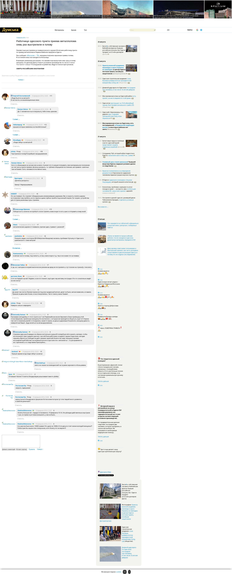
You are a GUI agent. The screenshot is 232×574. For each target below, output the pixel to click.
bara (10, 374)
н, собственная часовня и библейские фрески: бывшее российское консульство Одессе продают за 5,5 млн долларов (114, 50)
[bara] (4, 373)
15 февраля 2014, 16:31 (32, 178)
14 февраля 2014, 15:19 (34, 125)
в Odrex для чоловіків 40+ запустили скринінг (119, 190)
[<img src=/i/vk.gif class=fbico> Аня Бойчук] (17, 362)
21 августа (102, 137)
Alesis (15, 225)
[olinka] (5, 155)
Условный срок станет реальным (115, 162)
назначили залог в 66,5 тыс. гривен (120, 155)
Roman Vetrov (23, 109)
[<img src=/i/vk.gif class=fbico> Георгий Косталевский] (5, 100)
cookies (118, 572)
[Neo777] (7, 290)
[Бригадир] (8, 177)
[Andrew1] (5, 350)
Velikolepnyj (17, 125)
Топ (85, 30)
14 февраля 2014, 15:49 (34, 276)
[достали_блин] (5, 280)
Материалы (59, 30)
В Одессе (105, 180)
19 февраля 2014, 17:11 (44, 424)
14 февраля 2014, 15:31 (33, 140)
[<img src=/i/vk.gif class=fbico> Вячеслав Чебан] (5, 269)
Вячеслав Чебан (18, 265)
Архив (73, 30)
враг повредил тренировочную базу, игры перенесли (112, 116)
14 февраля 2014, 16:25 (27, 225)
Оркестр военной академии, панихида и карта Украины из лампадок (113, 67)
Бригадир (18, 178)
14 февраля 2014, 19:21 (55, 363)
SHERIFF (14, 194)
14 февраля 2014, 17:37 (38, 315)
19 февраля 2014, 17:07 (44, 410)
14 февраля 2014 (20, 37)
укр (168, 30)
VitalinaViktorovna (24, 410)
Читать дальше (103, 381)
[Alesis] (7, 229)
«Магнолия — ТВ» (33, 55)
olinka (13, 151)
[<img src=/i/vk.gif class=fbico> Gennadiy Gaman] (5, 318)
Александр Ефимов (22, 209)
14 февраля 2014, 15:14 (39, 209)
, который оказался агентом (122, 182)
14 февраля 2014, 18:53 (30, 352)
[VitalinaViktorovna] (8, 411)
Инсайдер (17, 140)
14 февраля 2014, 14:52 (30, 151)
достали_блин (16, 276)
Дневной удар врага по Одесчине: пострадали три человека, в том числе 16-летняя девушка (130, 552)
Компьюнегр (18, 254)
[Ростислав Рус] (7, 384)
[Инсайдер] (7, 144)
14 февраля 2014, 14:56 (40, 109)
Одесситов (106, 103)
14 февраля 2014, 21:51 (24, 374)
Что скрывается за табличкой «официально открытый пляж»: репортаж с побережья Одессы (123, 225)
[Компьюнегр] (7, 257)
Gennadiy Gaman (18, 315)
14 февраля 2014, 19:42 (27, 290)
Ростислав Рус (21, 386)
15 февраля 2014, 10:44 (41, 386)
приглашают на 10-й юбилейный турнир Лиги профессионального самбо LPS (118, 104)
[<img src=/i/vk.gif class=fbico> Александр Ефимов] (7, 213)
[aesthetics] (8, 236)
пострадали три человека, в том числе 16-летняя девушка (118, 89)
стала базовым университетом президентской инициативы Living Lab (116, 81)
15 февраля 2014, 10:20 (35, 254)
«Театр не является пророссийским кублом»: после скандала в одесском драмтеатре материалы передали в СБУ (121, 238)
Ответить (14, 104)
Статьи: (101, 219)
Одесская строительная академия (114, 79)
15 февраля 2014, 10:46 (41, 397)
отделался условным (126, 200)
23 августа (102, 42)
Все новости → (103, 207)
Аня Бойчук (40, 363)
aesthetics (18, 236)
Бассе (104, 46)
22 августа (102, 61)
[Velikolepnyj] (7, 129)
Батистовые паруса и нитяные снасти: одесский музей (113, 142)
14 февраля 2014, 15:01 (26, 194)
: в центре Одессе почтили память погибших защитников (113, 72)
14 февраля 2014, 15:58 (30, 303)
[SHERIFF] (5, 198)
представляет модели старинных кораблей (110, 146)
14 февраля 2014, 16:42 (34, 236)
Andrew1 (15, 352)
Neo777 (15, 290)
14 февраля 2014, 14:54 (34, 163)
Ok (125, 572)
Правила (32, 449)
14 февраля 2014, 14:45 (40, 96)
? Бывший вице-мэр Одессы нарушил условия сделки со (119, 164)
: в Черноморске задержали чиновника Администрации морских (118, 174)
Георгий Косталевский (21, 96)
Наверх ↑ (21, 80)
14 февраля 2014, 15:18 (37, 265)
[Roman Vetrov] (9, 108)
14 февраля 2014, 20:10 (40, 332)
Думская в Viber (105, 472)
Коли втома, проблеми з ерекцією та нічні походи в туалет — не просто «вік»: (117, 188)
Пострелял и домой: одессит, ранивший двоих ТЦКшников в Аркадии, (118, 199)
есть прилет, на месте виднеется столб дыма (119, 97)
